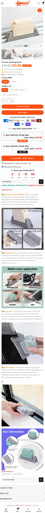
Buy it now (22, 113)
